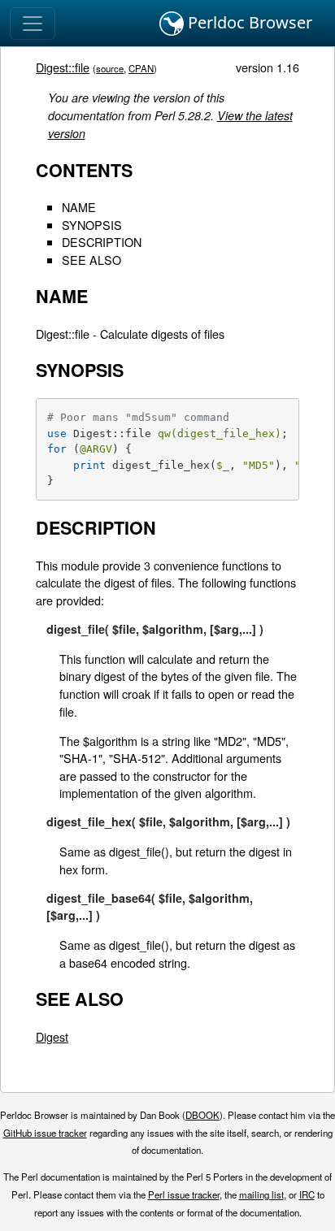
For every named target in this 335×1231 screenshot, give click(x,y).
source (110, 68)
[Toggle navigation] (32, 23)
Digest (52, 1036)
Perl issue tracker (184, 1194)
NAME (79, 206)
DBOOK (202, 1114)
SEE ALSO (91, 259)
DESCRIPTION (101, 241)
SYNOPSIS (92, 224)
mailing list (261, 1194)
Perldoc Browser (248, 22)
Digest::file (62, 67)
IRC (307, 1194)
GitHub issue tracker (45, 1132)
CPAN (141, 68)
